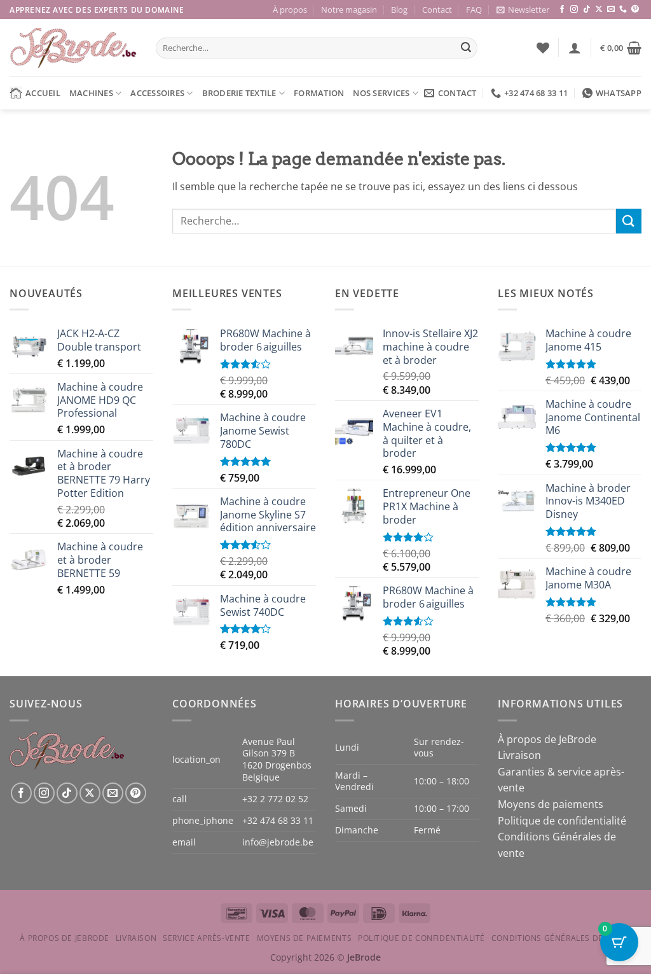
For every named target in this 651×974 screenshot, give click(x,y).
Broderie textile (239, 93)
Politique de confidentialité (562, 821)
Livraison (519, 755)
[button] (523, 9)
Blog (399, 9)
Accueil (42, 93)
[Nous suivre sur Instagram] (574, 9)
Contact (437, 9)
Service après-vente (206, 938)
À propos (290, 9)
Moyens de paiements (550, 804)
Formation (319, 93)
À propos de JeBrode (547, 739)
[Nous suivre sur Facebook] (562, 9)
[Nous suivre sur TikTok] (587, 9)
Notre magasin (349, 9)
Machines (91, 93)
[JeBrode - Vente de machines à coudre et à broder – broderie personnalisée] (73, 48)
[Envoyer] (466, 48)
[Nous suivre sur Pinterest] (635, 9)
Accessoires (157, 93)
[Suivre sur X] (599, 9)
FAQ (474, 9)
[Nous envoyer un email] (611, 9)
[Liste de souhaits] (543, 48)
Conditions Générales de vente (561, 938)
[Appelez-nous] (623, 9)
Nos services (381, 93)
